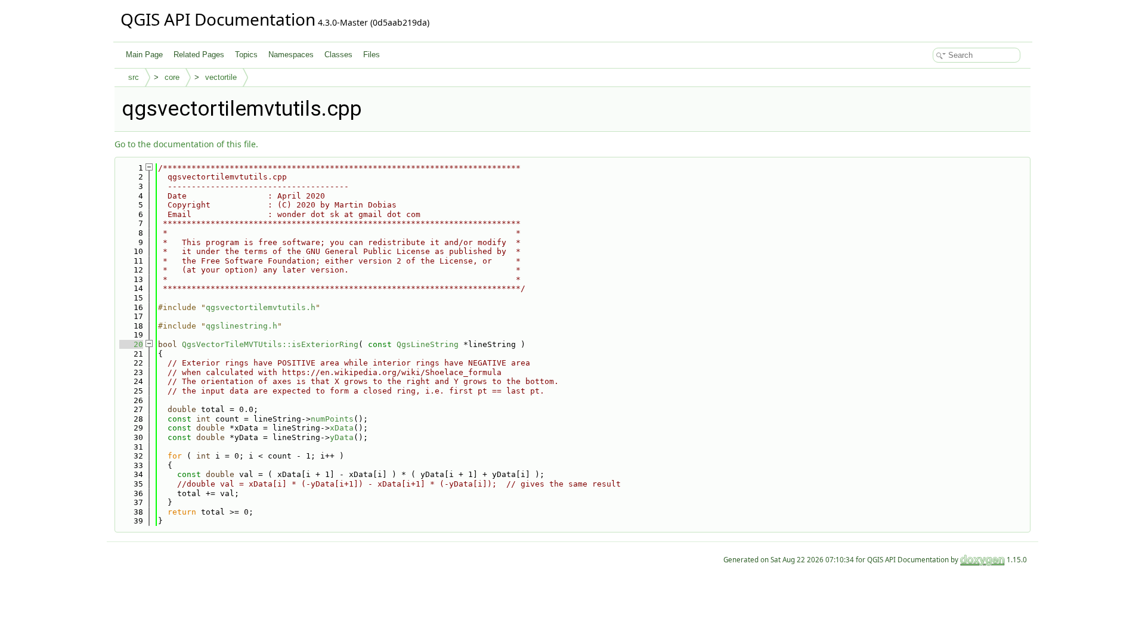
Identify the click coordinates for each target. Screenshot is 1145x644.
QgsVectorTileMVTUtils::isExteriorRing (270, 344)
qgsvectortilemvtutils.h (260, 307)
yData (342, 437)
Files (371, 54)
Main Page (144, 54)
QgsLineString (428, 344)
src (133, 77)
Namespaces (291, 54)
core (172, 77)
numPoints (332, 418)
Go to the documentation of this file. (186, 144)
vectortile (221, 77)
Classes (338, 54)
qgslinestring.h (241, 325)
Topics (246, 54)
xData (342, 427)
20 (131, 344)
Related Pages (199, 54)
